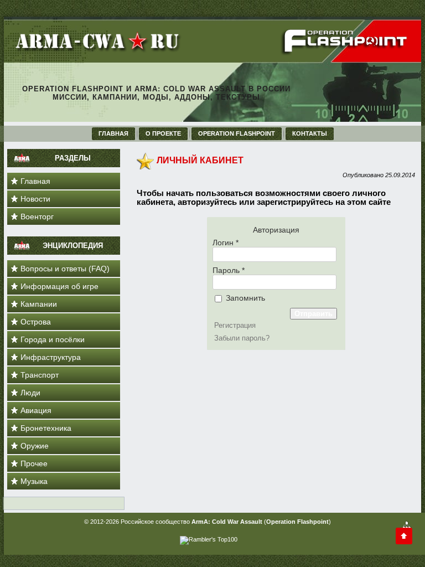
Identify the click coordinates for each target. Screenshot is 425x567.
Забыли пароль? (241, 338)
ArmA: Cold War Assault (226, 521)
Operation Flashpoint (297, 521)
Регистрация (235, 325)
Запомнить (244, 297)
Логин (225, 242)
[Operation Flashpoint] (345, 53)
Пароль (228, 270)
